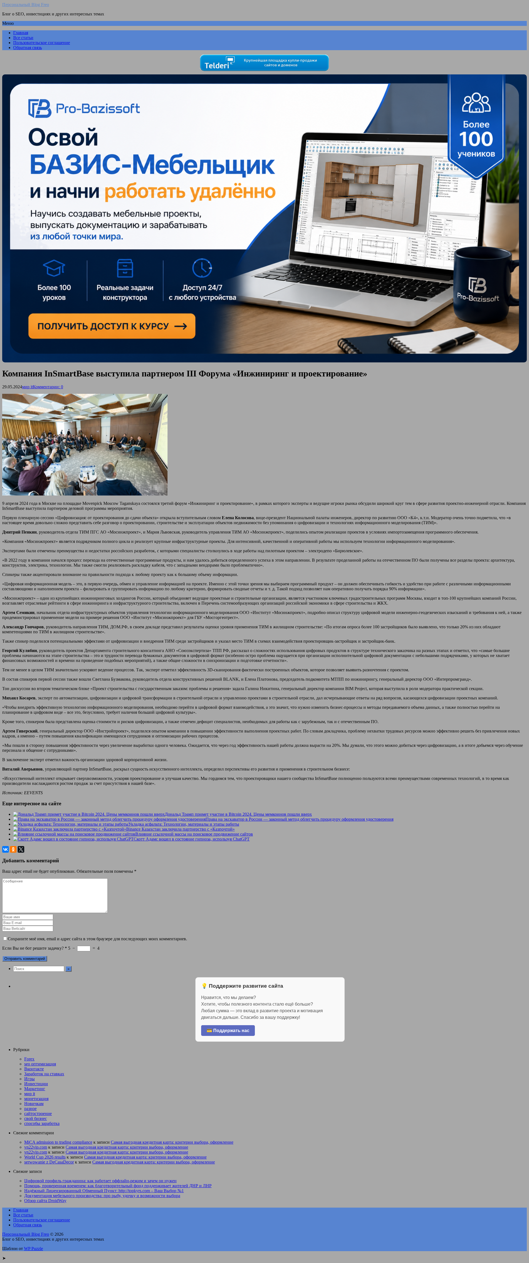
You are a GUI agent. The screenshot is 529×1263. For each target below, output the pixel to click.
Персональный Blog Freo (25, 4)
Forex (29, 1059)
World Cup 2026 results (45, 1157)
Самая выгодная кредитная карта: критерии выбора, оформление (172, 1142)
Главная (20, 32)
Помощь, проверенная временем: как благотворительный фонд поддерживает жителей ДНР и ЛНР (118, 1185)
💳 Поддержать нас (228, 1030)
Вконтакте (34, 1069)
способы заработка (42, 1123)
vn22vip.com (35, 1147)
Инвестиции (36, 1083)
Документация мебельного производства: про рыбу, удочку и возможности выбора (102, 1195)
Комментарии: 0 (48, 386)
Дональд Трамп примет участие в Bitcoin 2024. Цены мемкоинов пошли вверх (238, 814)
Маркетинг (34, 1088)
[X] (21, 849)
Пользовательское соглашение (41, 42)
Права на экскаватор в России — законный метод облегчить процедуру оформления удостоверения (299, 819)
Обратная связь (27, 47)
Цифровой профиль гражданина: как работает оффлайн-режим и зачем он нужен (100, 1180)
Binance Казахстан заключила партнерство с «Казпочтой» (180, 829)
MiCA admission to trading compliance (58, 1142)
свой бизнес (35, 1118)
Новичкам (34, 1103)
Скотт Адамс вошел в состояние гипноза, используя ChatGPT (192, 839)
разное (30, 1108)
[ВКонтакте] (5, 849)
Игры (29, 1078)
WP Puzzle (33, 1248)
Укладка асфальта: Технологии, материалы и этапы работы (183, 824)
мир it (27, 386)
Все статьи (23, 37)
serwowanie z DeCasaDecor (49, 1162)
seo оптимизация (40, 1064)
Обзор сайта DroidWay (45, 1200)
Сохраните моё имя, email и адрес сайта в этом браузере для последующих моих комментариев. (97, 938)
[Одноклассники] (13, 849)
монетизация (36, 1098)
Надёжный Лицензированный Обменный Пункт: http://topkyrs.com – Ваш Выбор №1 (104, 1190)
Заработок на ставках (44, 1073)
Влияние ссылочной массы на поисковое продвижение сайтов (194, 834)
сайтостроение (38, 1113)
